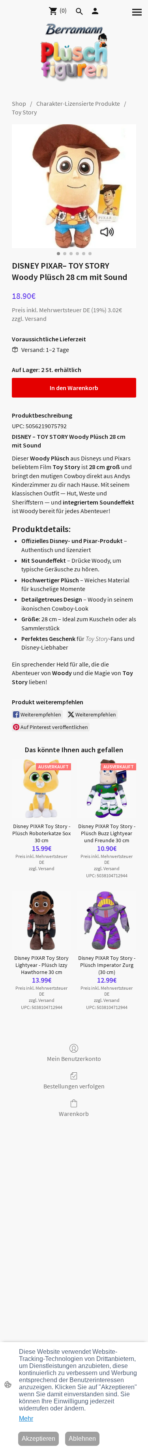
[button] (79, 11)
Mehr (26, 1418)
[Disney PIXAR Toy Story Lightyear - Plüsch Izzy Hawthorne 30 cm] (41, 920)
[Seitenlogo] (74, 56)
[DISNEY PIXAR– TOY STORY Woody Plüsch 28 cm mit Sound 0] (74, 186)
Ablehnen (82, 1438)
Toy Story (24, 112)
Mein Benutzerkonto (74, 1058)
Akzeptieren (38, 1438)
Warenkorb (74, 1114)
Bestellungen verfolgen (74, 1086)
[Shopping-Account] (95, 11)
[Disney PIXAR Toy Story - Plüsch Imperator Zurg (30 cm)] (106, 920)
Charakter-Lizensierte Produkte (78, 103)
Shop (19, 103)
